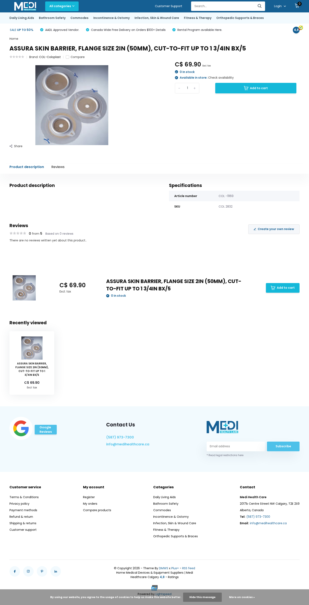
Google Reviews (46, 429)
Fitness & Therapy (197, 18)
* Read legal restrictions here (225, 455)
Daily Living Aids (21, 18)
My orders (90, 504)
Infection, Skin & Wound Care (157, 18)
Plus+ (175, 568)
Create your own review (276, 229)
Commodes (79, 18)
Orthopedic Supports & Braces (240, 18)
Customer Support (168, 6)
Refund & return (21, 517)
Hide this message (202, 597)
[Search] (260, 6)
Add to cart (259, 88)
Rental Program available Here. (199, 30)
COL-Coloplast (50, 57)
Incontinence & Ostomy (111, 18)
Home (13, 39)
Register (89, 497)
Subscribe (283, 446)
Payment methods (23, 510)
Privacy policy (19, 504)
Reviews (58, 166)
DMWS (163, 568)
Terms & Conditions (24, 497)
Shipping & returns (22, 523)
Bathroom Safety (52, 18)
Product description (26, 166)
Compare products (97, 510)
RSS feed (188, 568)
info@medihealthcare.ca (127, 444)
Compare (78, 57)
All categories (60, 6)
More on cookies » (242, 597)
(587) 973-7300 (120, 437)
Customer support (23, 530)
